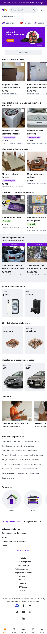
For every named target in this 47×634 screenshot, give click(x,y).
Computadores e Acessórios (14, 541)
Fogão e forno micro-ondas (11, 464)
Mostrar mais (25, 550)
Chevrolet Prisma (8, 450)
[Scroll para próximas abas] (43, 522)
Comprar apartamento (29, 469)
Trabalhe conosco (23, 580)
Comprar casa (23, 473)
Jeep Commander (8, 446)
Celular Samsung (36, 455)
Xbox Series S (7, 469)
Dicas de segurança (23, 562)
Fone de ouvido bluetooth (32, 464)
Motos (4, 537)
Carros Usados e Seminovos (14, 533)
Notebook (35, 460)
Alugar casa (34, 473)
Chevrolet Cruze (16, 455)
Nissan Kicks (32, 450)
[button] (23, 10)
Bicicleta (17, 469)
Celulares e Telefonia (11, 529)
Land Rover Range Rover (25, 446)
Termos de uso (23, 565)
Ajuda (23, 558)
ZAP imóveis (23, 587)
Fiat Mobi (5, 455)
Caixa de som (25, 460)
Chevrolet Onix (7, 441)
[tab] (12, 522)
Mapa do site (23, 576)
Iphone (26, 455)
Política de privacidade (23, 569)
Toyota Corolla (21, 450)
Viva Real (23, 591)
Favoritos (27, 23)
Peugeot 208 (18, 441)
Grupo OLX (24, 583)
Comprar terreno (8, 478)
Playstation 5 (14, 460)
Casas (4, 545)
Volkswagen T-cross (32, 441)
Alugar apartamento (9, 473)
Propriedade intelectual (24, 573)
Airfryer (4, 460)
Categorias (10, 23)
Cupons (41, 23)
